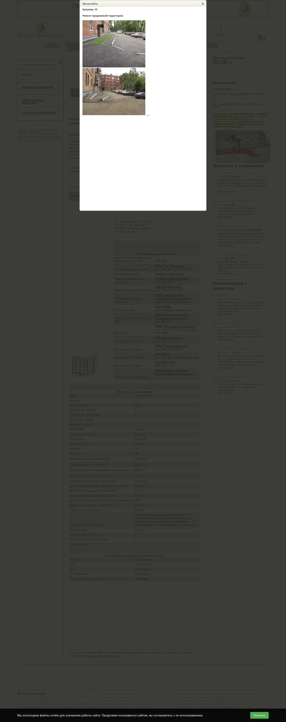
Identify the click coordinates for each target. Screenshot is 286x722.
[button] (203, 3)
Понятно (259, 715)
